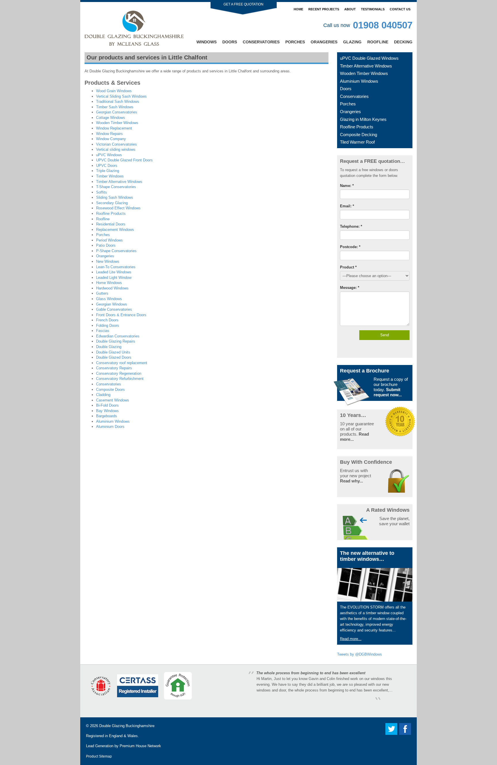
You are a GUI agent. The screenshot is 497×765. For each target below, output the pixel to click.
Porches (295, 42)
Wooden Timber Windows (117, 123)
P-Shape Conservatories (116, 251)
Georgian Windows (111, 304)
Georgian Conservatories (116, 112)
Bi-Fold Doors (107, 405)
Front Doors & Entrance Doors (121, 315)
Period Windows (109, 240)
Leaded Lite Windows (113, 272)
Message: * (349, 287)
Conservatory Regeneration (118, 373)
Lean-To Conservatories (115, 267)
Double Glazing (108, 347)
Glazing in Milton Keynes (363, 119)
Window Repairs (109, 134)
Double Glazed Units (113, 352)
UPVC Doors (106, 165)
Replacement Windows (115, 229)
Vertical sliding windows (115, 149)
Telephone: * (351, 226)
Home (298, 9)
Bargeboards (106, 416)
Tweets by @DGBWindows (359, 654)
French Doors (107, 320)
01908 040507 (382, 25)
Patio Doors (106, 245)
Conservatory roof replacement (121, 363)
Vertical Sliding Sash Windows (121, 96)
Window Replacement (114, 128)
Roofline (377, 42)
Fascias (102, 331)
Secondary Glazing (112, 203)
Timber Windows (110, 176)
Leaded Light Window (113, 277)
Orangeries (324, 42)
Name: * (347, 185)
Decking (403, 42)
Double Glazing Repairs (115, 341)
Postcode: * (350, 247)
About (350, 9)
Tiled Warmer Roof (357, 142)
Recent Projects (323, 9)
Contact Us (400, 9)
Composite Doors (110, 389)
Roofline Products (111, 213)
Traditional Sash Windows (117, 101)
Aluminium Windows (113, 421)
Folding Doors (107, 325)
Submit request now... (388, 392)
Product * (348, 267)
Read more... (351, 639)
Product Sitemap (99, 756)
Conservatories (261, 42)
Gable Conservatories (114, 309)
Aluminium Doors (110, 426)
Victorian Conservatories (116, 144)
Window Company (111, 139)
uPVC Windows (109, 155)
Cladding (103, 395)
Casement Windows (112, 400)
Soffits (101, 192)
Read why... (351, 480)
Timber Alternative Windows (119, 181)
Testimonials (373, 9)
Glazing (352, 42)
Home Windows (109, 283)
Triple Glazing (107, 171)
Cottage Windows (110, 117)
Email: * (347, 206)
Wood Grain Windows (114, 91)
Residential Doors (110, 224)
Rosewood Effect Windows (118, 208)
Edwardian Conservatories (117, 336)
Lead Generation (99, 746)
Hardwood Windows (112, 288)
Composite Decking (358, 134)
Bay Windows (107, 411)
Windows (206, 42)
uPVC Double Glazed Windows (369, 58)
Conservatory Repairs (114, 368)
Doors (229, 42)
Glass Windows (109, 299)
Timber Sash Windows (114, 107)
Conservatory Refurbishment (120, 378)
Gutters (102, 293)
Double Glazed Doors (113, 357)
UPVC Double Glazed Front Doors (124, 160)
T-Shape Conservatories (116, 187)
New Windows (107, 261)
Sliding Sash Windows (114, 197)
